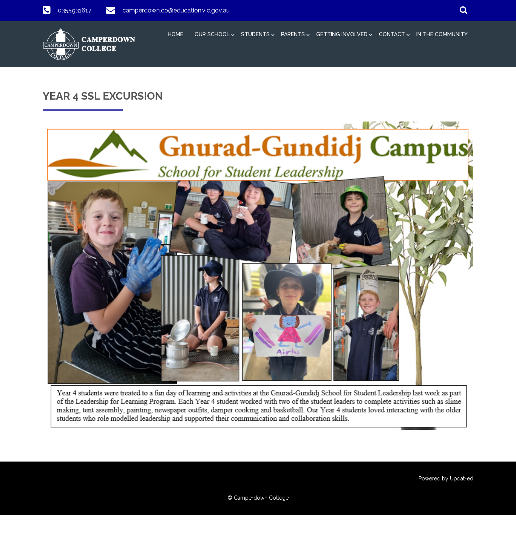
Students (255, 34)
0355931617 (74, 10)
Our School (212, 34)
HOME (175, 34)
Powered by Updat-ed (446, 479)
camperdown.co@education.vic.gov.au (176, 10)
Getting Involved (342, 34)
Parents (293, 34)
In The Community (442, 34)
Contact (392, 34)
